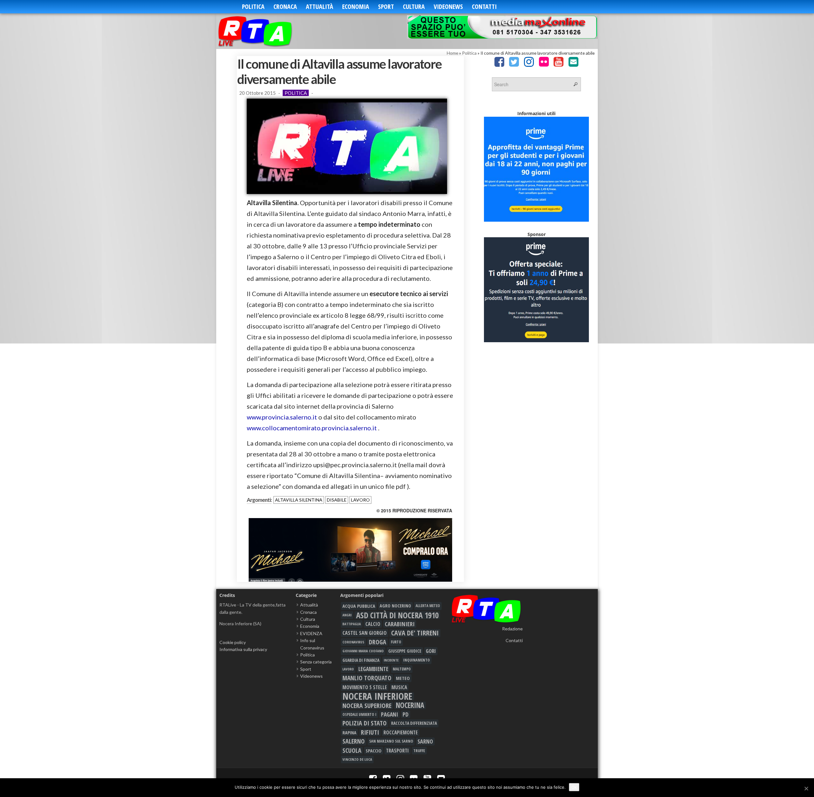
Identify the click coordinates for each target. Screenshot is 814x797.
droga (377, 642)
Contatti (484, 6)
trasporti (397, 750)
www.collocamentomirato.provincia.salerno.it (312, 428)
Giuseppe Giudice (404, 651)
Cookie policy (232, 642)
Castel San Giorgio (364, 632)
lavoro (360, 499)
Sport (386, 6)
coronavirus (353, 642)
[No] (806, 788)
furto (396, 642)
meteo (403, 678)
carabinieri (400, 624)
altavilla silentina (298, 499)
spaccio (374, 750)
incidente (391, 660)
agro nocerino (395, 606)
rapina (349, 732)
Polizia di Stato (364, 723)
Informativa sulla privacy (243, 649)
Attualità (319, 6)
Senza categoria (316, 661)
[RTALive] (264, 31)
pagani (389, 714)
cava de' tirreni (415, 633)
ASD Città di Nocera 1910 (397, 615)
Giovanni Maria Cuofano (363, 650)
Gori (431, 651)
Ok (574, 787)
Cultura (414, 6)
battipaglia (351, 624)
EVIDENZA (311, 633)
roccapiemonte (400, 732)
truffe (419, 750)
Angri (347, 615)
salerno (353, 741)
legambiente (373, 669)
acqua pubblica (358, 606)
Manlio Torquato (366, 678)
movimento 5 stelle (364, 687)
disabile (337, 499)
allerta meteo (428, 605)
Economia (355, 6)
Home (452, 53)
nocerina (410, 705)
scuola (351, 750)
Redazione (512, 628)
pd (406, 714)
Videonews (448, 6)
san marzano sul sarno (391, 741)
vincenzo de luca (357, 759)
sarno (425, 741)
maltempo (402, 669)
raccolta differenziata (414, 723)
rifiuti (370, 732)
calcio (372, 623)
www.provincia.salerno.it (282, 417)
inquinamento (416, 660)
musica (399, 687)
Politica (253, 6)
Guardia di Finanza (360, 660)
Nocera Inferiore (377, 696)
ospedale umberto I (359, 714)
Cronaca (285, 6)
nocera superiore (366, 705)
